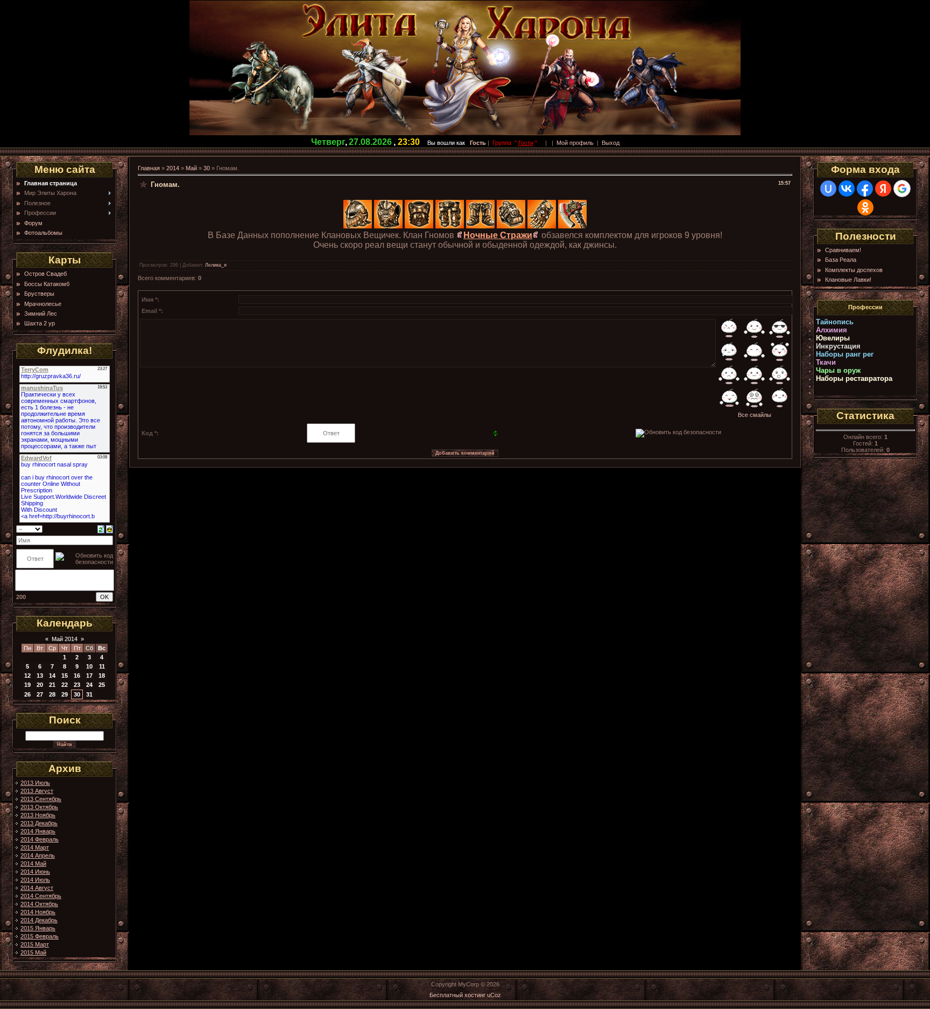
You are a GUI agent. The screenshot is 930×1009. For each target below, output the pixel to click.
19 (27, 684)
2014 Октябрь (39, 904)
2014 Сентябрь (40, 896)
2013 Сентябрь (40, 799)
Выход (610, 143)
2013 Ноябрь (37, 815)
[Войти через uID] (828, 188)
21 (52, 684)
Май (191, 168)
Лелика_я (216, 265)
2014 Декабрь (39, 920)
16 (77, 675)
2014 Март (34, 847)
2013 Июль (35, 783)
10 (89, 666)
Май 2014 (65, 639)
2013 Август (36, 791)
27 (40, 694)
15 (64, 675)
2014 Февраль (39, 839)
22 (64, 684)
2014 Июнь (35, 871)
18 (101, 675)
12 (27, 675)
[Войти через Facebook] (865, 188)
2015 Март (34, 944)
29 (64, 694)
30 (77, 694)
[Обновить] (100, 528)
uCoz (494, 995)
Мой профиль (575, 143)
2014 (172, 168)
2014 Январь (37, 831)
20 (40, 684)
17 (89, 675)
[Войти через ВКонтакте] (847, 188)
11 (102, 666)
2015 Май (33, 952)
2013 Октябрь (39, 807)
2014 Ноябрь (37, 912)
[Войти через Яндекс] (883, 188)
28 (52, 694)
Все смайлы (754, 415)
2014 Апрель (37, 855)
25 (101, 684)
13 (40, 675)
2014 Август (36, 888)
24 (89, 684)
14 (52, 675)
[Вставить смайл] (109, 528)
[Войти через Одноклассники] (865, 207)
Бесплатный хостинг (457, 995)
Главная (149, 168)
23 (77, 684)
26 (27, 694)
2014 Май (33, 863)
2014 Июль (35, 879)
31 (89, 694)
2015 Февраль (39, 936)
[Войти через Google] (902, 188)
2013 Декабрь (39, 823)
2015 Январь (37, 928)
